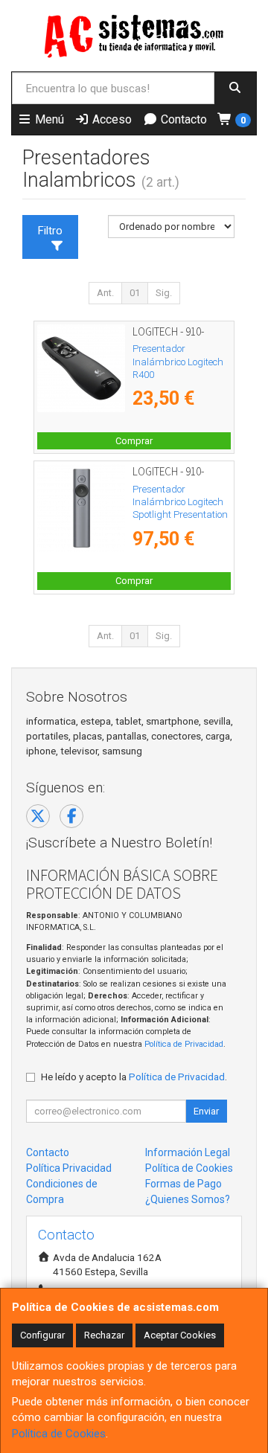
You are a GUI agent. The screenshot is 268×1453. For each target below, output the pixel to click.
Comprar (134, 440)
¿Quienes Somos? (187, 1199)
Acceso (110, 119)
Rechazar (104, 1335)
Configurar (42, 1335)
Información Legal (187, 1152)
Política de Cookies (59, 1433)
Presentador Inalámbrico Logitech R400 (178, 361)
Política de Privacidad (183, 1044)
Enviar (206, 1111)
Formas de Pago (183, 1184)
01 (135, 292)
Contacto (182, 119)
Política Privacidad (69, 1168)
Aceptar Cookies (180, 1335)
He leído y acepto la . (134, 1076)
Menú (48, 119)
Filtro (50, 230)
